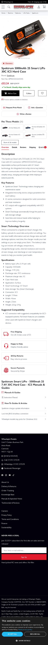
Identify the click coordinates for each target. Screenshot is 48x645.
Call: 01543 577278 (11, 460)
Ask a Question (37, 107)
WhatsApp (8, 2)
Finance (4, 523)
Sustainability (6, 527)
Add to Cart (12, 93)
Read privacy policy (25, 630)
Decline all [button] (35, 634)
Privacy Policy (6, 515)
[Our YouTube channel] (10, 475)
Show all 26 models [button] (10, 142)
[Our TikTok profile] (13, 475)
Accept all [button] (12, 634)
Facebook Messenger (12, 468)
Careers (4, 510)
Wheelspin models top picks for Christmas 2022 (19, 419)
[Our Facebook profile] (2, 475)
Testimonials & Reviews (10, 502)
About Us (5, 482)
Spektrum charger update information (15, 408)
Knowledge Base (7, 494)
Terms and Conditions (10, 519)
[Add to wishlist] (42, 93)
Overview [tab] (5, 147)
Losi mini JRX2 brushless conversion (15, 413)
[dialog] (24, 631)
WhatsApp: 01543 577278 (14, 464)
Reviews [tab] (23, 147)
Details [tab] (14, 147)
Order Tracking (7, 490)
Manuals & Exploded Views (11, 498)
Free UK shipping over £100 (37, 2)
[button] (2, 7)
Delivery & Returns (8, 486)
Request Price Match (14, 107)
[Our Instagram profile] (6, 475)
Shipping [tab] (32, 147)
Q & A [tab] (42, 147)
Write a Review (25, 114)
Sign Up (24, 557)
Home (3, 13)
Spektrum (10, 75)
